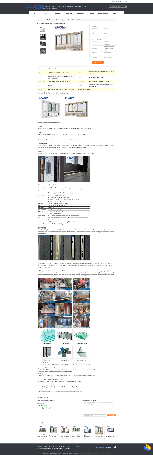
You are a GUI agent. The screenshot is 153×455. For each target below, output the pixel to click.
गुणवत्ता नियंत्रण (80, 14)
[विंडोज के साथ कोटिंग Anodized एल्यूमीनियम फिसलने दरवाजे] (110, 430)
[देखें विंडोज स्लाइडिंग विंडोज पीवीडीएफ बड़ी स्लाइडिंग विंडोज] (98, 430)
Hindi (125, 1)
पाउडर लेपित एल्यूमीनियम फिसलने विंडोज (62, 391)
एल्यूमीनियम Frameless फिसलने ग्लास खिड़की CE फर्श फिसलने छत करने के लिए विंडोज (87, 437)
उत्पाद (45, 14)
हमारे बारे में (57, 14)
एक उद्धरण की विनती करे (116, 1)
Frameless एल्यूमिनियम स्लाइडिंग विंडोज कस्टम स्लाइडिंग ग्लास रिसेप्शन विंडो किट (76, 437)
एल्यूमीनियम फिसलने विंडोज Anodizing (48, 391)
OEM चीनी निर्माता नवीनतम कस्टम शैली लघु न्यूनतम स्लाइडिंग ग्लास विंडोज (42, 437)
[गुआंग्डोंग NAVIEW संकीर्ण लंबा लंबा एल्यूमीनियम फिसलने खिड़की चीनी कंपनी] (53, 430)
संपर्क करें (92, 14)
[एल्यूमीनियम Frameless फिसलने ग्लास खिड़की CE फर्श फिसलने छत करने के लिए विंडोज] (87, 430)
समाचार (114, 14)
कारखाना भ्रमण (69, 14)
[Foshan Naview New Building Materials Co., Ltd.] (34, 7)
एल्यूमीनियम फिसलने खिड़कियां (51, 20)
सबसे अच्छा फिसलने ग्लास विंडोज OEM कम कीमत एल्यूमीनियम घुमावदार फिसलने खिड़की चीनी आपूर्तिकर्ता (64, 438)
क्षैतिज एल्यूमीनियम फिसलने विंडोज (76, 391)
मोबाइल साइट (46, 453)
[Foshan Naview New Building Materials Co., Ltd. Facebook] (115, 447)
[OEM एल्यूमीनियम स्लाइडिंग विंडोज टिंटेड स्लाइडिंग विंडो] (43, 30)
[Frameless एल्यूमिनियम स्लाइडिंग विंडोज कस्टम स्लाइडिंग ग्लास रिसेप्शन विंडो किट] (76, 430)
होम (38, 20)
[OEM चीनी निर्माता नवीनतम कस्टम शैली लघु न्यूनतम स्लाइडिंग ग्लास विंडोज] (42, 430)
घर (34, 14)
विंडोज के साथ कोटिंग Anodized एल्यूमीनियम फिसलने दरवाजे (110, 436)
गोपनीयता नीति (51, 453)
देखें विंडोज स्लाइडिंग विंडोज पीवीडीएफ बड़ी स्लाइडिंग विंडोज (99, 436)
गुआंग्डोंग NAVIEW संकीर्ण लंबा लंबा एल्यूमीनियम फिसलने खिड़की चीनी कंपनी (53, 437)
